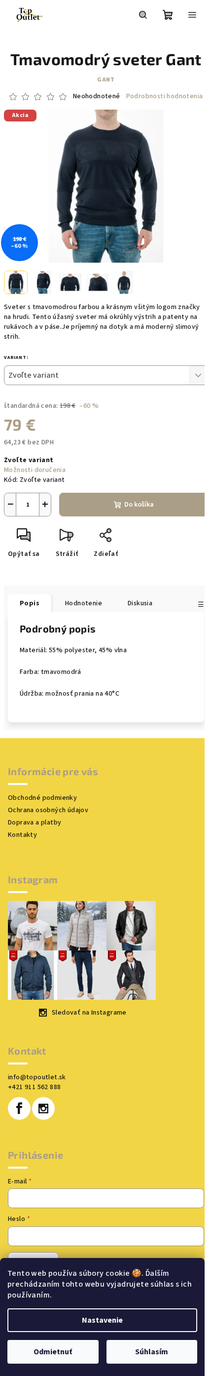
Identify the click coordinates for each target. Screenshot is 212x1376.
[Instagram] (43, 1108)
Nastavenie (102, 1320)
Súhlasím (151, 1351)
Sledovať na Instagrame (89, 1013)
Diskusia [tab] (140, 603)
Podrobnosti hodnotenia (164, 96)
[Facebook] (19, 1108)
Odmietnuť (53, 1351)
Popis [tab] (29, 603)
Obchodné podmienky (42, 798)
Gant (106, 80)
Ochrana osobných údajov (48, 810)
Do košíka (139, 505)
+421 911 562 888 (34, 1087)
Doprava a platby (34, 822)
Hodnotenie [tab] (83, 603)
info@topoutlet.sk (37, 1077)
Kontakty (22, 835)
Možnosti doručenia (35, 470)
